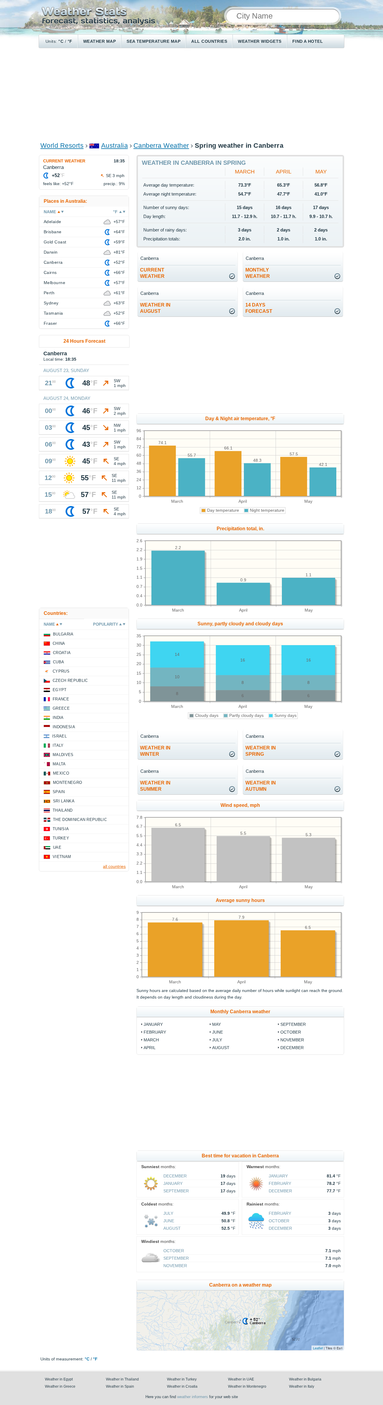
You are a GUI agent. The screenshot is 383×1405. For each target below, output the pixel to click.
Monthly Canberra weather (240, 1011)
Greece (61, 708)
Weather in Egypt (59, 1379)
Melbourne (54, 282)
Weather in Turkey (182, 1379)
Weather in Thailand (122, 1379)
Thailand (63, 810)
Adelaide (52, 221)
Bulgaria (63, 634)
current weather (152, 273)
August (221, 1047)
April (283, 172)
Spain (59, 792)
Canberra (53, 262)
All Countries (209, 41)
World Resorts (61, 145)
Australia (114, 145)
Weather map (99, 41)
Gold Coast (55, 242)
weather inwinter (155, 751)
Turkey (61, 838)
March (245, 172)
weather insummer (155, 786)
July (217, 1039)
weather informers (192, 1397)
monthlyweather (257, 273)
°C (60, 41)
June (217, 1032)
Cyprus (61, 671)
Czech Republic (70, 680)
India (58, 717)
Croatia (62, 652)
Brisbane (53, 231)
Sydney (51, 303)
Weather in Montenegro (247, 1386)
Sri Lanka (64, 801)
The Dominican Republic (80, 819)
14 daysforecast (258, 308)
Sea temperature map (153, 41)
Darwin (51, 252)
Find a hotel (307, 41)
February (155, 1032)
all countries (114, 866)
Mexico (61, 773)
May (321, 172)
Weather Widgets (259, 41)
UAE (57, 847)
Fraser (50, 323)
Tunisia (61, 829)
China (59, 643)
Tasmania (53, 313)
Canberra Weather (161, 145)
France (61, 699)
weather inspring (260, 751)
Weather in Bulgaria (305, 1379)
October (290, 1032)
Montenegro (67, 782)
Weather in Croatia (182, 1386)
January (153, 1024)
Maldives (63, 754)
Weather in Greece (60, 1386)
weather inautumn (260, 786)
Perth (49, 292)
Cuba (58, 662)
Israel (59, 736)
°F (70, 41)
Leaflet (318, 1347)
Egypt (60, 690)
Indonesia (64, 727)
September (293, 1024)
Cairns (50, 272)
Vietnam (62, 856)
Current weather (64, 161)
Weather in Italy (301, 1386)
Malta (59, 764)
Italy (58, 745)
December (292, 1047)
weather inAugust (155, 308)
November (292, 1039)
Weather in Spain (120, 1386)
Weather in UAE (241, 1379)
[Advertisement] (191, 94)
